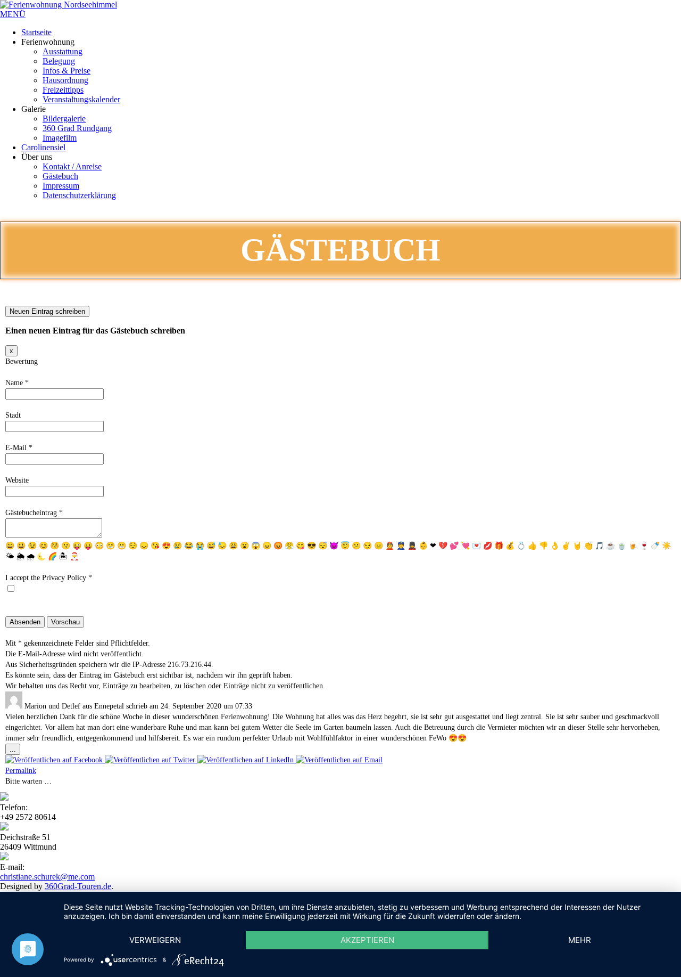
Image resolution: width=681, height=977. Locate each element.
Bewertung (21, 361)
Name (17, 383)
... (15, 750)
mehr (579, 940)
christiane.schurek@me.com (47, 876)
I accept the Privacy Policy (48, 578)
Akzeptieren (367, 940)
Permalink (20, 771)
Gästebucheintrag (34, 513)
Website (17, 480)
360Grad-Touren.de (78, 886)
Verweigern (155, 940)
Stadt (13, 415)
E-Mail (18, 448)
